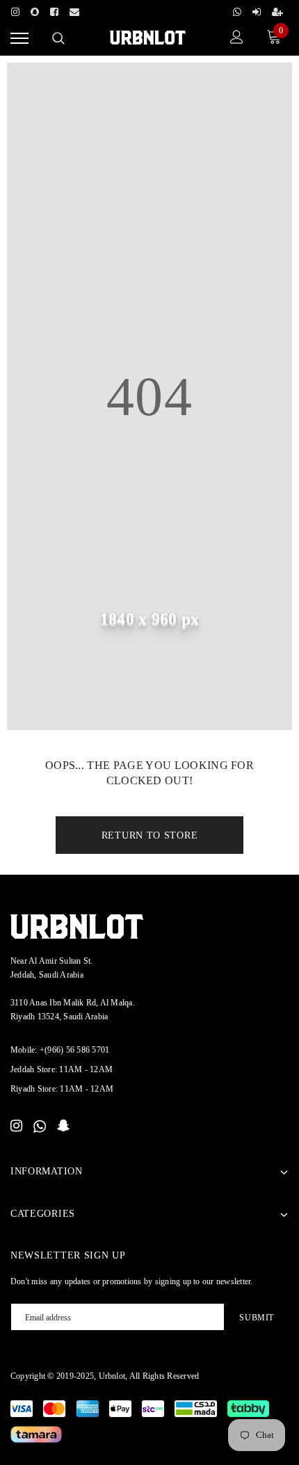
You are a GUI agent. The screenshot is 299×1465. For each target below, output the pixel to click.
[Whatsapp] (237, 9)
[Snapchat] (63, 1126)
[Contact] (74, 9)
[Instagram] (15, 9)
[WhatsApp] (39, 1126)
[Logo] (148, 36)
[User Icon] (236, 39)
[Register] (277, 9)
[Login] (256, 9)
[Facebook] (54, 9)
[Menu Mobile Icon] (19, 38)
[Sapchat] (34, 9)
